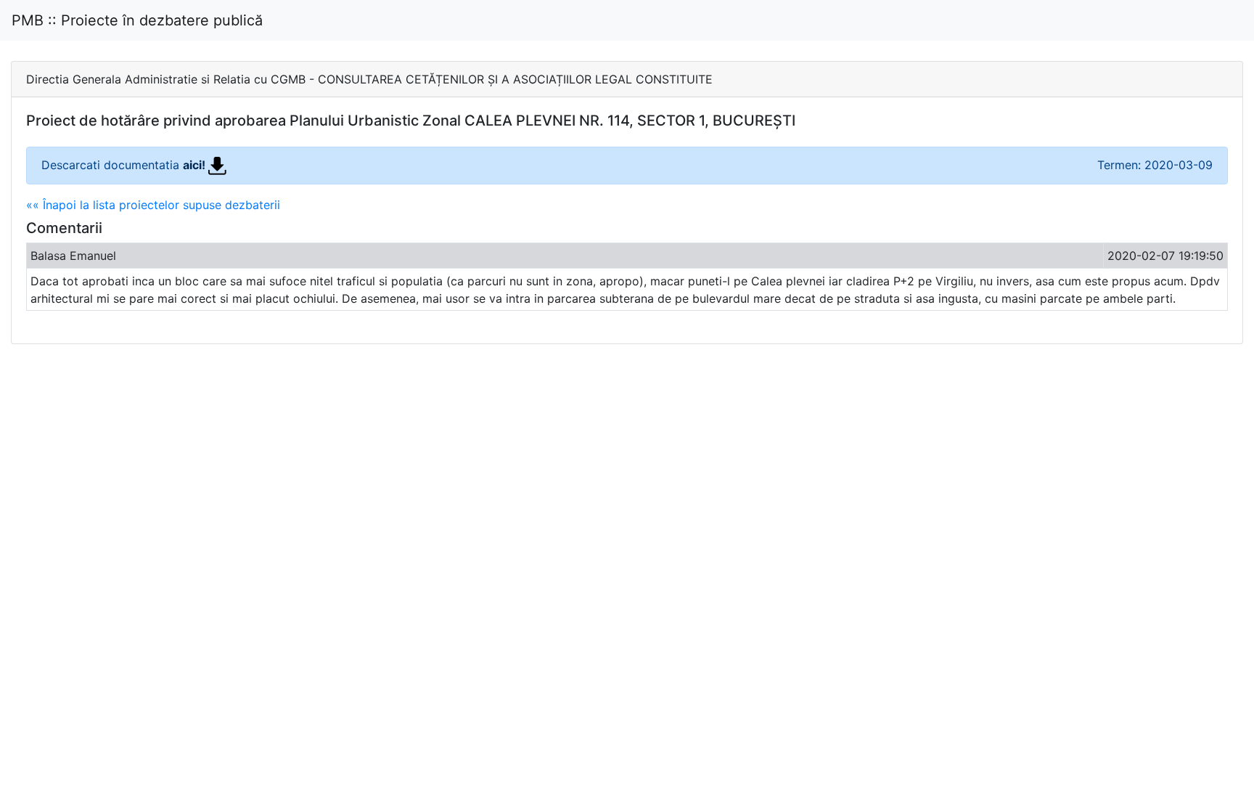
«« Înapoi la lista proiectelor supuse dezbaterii (153, 204)
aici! (195, 165)
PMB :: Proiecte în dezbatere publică (137, 20)
